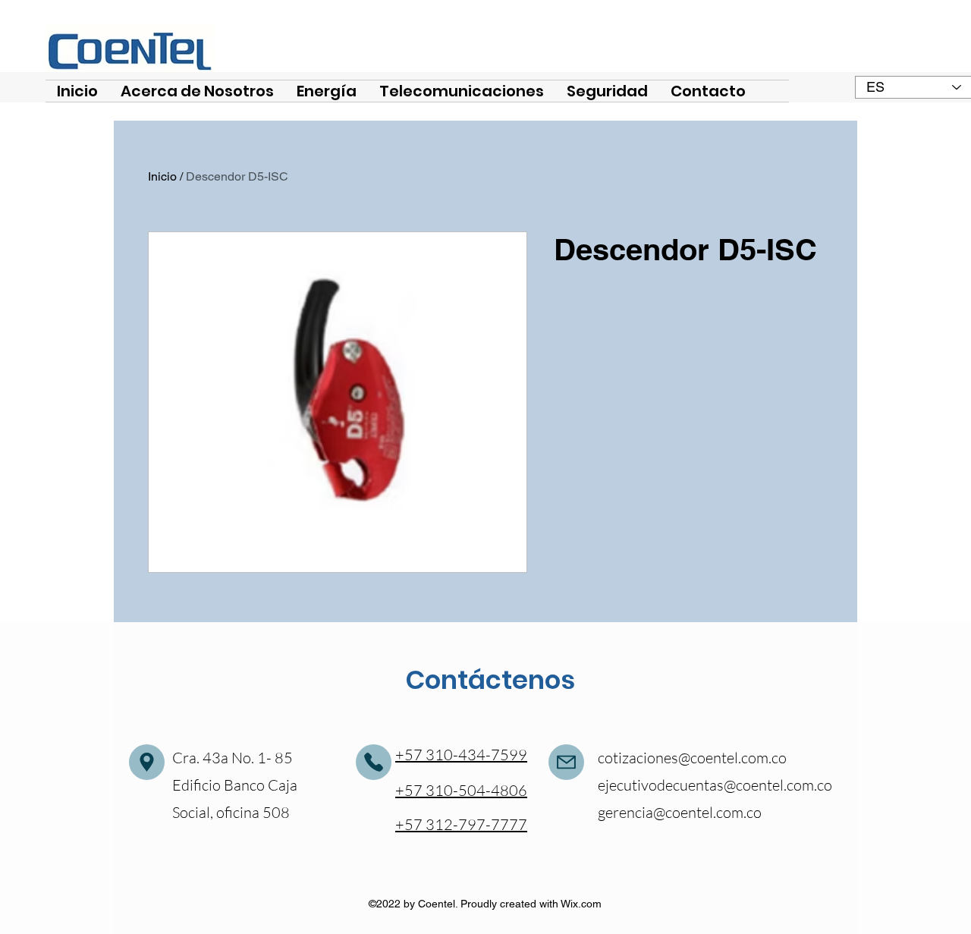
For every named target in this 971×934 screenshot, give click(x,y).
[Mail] (147, 762)
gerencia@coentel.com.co (680, 812)
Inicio (162, 176)
